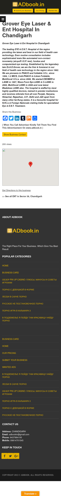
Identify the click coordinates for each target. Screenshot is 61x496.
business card (10, 272)
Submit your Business (23, 10)
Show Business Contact (15, 134)
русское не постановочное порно (22, 303)
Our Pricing (40, 10)
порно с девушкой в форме (18, 289)
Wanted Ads (53, 10)
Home (5, 265)
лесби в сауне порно (14, 296)
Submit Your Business (14, 359)
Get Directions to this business (16, 190)
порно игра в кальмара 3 (16, 310)
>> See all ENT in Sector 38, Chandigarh (22, 196)
